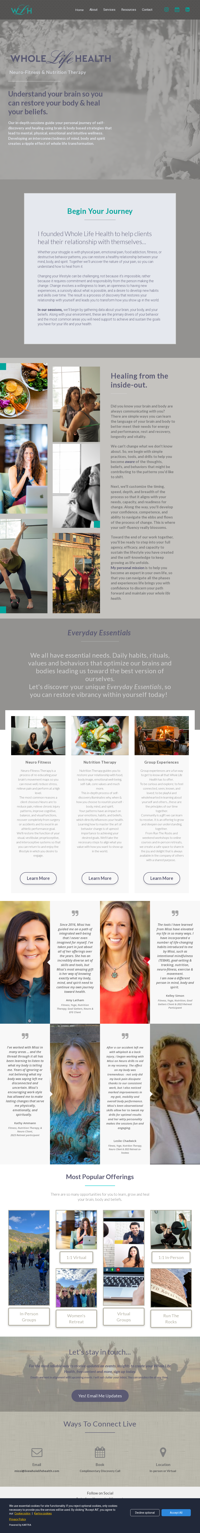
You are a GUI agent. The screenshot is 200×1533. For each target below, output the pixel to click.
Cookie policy (22, 1513)
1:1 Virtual (76, 1257)
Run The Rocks (171, 1318)
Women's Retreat (76, 1318)
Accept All (176, 1512)
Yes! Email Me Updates (100, 1395)
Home (79, 10)
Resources (128, 10)
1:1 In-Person (171, 1257)
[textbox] (100, 288)
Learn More (38, 878)
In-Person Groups (29, 1316)
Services (109, 10)
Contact (147, 10)
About (93, 10)
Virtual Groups (124, 1316)
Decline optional (145, 1512)
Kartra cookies (43, 1513)
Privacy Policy (17, 1519)
